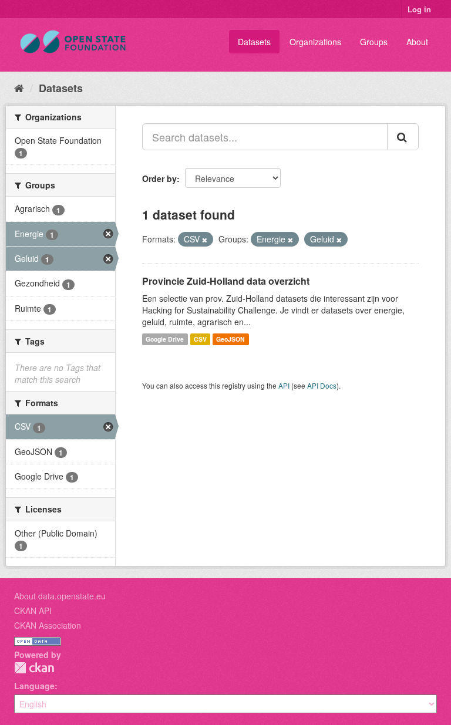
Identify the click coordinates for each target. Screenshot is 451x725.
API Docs (321, 385)
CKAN (34, 668)
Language (34, 686)
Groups (374, 42)
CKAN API (33, 610)
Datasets (254, 42)
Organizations (315, 42)
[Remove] (204, 239)
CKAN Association (47, 625)
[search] (403, 136)
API (284, 385)
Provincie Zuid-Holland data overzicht (225, 281)
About (417, 42)
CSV (200, 339)
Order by (159, 178)
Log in (419, 9)
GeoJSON (230, 339)
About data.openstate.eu (60, 596)
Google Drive (165, 339)
